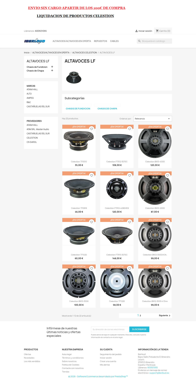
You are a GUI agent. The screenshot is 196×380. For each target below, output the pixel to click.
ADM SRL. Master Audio (38, 129)
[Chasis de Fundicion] (78, 105)
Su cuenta (106, 349)
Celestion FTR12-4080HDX (117, 208)
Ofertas (27, 354)
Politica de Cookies (70, 364)
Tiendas (65, 371)
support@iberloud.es (159, 373)
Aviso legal (66, 354)
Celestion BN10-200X (155, 208)
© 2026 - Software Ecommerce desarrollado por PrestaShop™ (98, 376)
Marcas (31, 86)
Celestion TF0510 (79, 161)
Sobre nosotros (69, 361)
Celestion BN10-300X (79, 301)
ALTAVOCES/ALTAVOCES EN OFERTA (72, 41)
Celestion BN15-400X (155, 161)
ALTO (29, 93)
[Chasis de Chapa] (107, 105)
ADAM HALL (32, 89)
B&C (29, 102)
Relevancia (153, 118)
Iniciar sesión (106, 358)
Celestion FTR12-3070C (116, 161)
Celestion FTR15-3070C (116, 254)
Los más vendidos (32, 361)
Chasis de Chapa (35, 70)
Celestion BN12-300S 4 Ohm (155, 301)
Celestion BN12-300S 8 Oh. (155, 254)
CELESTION (32, 138)
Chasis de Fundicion (37, 67)
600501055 (41, 30)
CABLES (114, 41)
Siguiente (165, 315)
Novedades (29, 358)
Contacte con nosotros (73, 368)
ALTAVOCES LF (38, 61)
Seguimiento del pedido (111, 354)
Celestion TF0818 (79, 208)
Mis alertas (105, 364)
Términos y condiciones (73, 358)
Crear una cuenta (108, 361)
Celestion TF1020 (79, 254)
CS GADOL (32, 142)
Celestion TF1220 (117, 301)
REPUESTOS (100, 41)
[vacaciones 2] (74, 13)
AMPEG (30, 98)
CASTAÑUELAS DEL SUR (38, 106)
